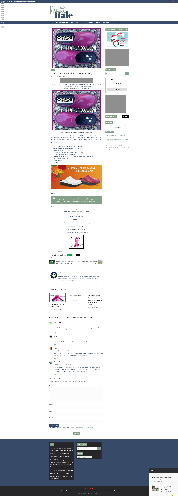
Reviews (65, 473)
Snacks (51, 476)
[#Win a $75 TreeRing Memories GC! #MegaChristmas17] (155, 486)
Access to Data (117, 22)
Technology (62, 476)
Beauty (60, 448)
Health (66, 460)
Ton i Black (57, 323)
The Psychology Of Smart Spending (113, 145)
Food (57, 456)
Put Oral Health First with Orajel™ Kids (87, 262)
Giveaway (53, 69)
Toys (67, 476)
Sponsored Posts (56, 476)
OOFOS (69, 132)
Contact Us (74, 22)
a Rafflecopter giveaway (56, 251)
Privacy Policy (106, 22)
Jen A (55, 348)
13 (162, 481)
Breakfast (69, 448)
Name (51, 404)
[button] (77, 23)
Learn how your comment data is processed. (81, 427)
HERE (68, 141)
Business (51, 450)
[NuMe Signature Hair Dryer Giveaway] (57, 294)
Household (53, 464)
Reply (55, 333)
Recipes (60, 474)
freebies (67, 456)
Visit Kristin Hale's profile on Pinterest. (117, 125)
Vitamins (58, 478)
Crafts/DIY (91, 490)
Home (51, 22)
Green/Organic (66, 490)
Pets (64, 470)
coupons (54, 453)
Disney (52, 456)
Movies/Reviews (59, 467)
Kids (70, 464)
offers (66, 467)
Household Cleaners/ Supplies (62, 464)
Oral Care (69, 467)
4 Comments (66, 76)
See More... (125, 116)
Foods (62, 456)
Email (51, 411)
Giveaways (61, 460)
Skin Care (71, 474)
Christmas (56, 450)
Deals (69, 453)
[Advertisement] (76, 80)
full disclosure (75, 86)
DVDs (55, 456)
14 (61, 309)
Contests (60, 450)
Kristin (61, 76)
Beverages (64, 448)
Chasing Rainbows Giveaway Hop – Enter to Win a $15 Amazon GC (26, 2)
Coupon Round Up (67, 450)
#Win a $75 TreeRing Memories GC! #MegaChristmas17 (166, 488)
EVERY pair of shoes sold (76, 211)
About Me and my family (62, 22)
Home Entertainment (69, 462)
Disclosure (83, 22)
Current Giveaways (63, 453)
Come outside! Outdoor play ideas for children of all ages (65, 262)
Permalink (69, 325)
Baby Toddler (56, 448)
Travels (55, 478)
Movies (52, 467)
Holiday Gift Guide (58, 462)
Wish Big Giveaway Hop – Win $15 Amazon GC (116, 143)
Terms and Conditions (95, 22)
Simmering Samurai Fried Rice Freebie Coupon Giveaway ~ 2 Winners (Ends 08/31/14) (95, 300)
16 (77, 300)
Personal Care (54, 470)
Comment (52, 385)
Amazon (51, 448)
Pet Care (61, 470)
